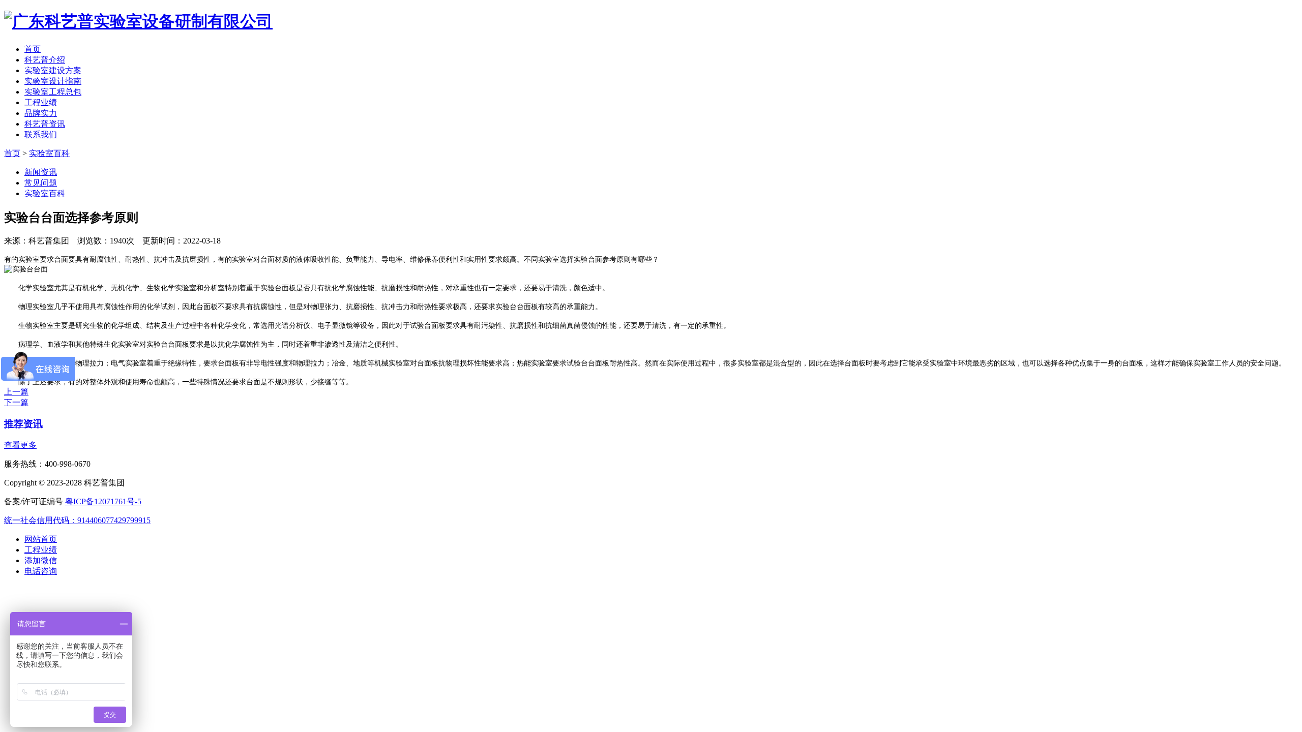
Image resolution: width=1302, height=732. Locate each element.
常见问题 (40, 182)
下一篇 (16, 402)
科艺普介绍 (44, 59)
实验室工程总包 (52, 91)
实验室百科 (49, 153)
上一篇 (16, 391)
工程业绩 (40, 102)
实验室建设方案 (52, 70)
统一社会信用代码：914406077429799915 (77, 520)
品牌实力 (40, 113)
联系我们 (40, 134)
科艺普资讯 (44, 123)
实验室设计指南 (52, 81)
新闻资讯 (40, 172)
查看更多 (20, 445)
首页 (32, 49)
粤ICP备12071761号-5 (103, 501)
